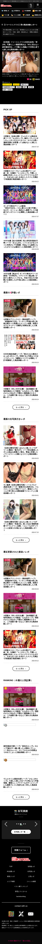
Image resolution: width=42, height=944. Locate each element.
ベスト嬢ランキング (21, 886)
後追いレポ (11, 876)
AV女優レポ (11, 871)
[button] (16, 823)
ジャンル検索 (31, 881)
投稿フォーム (20, 850)
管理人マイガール (21, 891)
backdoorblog (21, 896)
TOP (10, 866)
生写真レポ (31, 871)
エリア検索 (11, 881)
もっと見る (20, 407)
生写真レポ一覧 (19, 832)
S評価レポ (31, 866)
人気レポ (31, 876)
